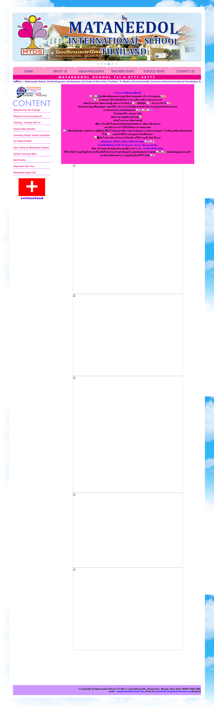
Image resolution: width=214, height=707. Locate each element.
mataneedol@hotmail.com (130, 691)
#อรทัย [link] (146, 148)
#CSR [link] (117, 145)
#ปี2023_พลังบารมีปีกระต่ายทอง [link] (128, 141)
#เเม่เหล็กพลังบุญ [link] (106, 145)
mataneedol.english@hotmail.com (172, 691)
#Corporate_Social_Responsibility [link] (139, 145)
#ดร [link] (140, 148)
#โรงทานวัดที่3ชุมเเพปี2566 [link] (127, 93)
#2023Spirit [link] (106, 141)
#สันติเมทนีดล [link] (157, 148)
